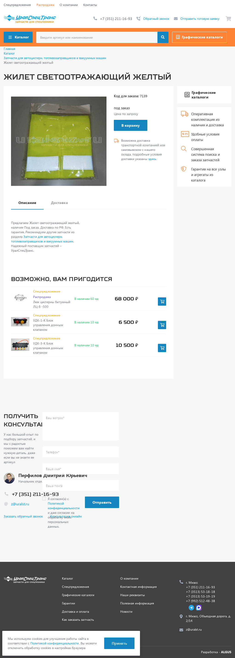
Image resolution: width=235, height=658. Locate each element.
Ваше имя (53, 469)
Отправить (102, 502)
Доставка (59, 202)
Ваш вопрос (55, 418)
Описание (27, 202)
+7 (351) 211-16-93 (116, 18)
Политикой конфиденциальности (63, 505)
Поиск (162, 37)
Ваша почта (54, 485)
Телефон (52, 452)
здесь (152, 159)
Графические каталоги (202, 36)
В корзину (130, 125)
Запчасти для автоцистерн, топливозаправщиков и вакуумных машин (42, 238)
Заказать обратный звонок (23, 516)
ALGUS (226, 652)
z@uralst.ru (20, 503)
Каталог (22, 36)
